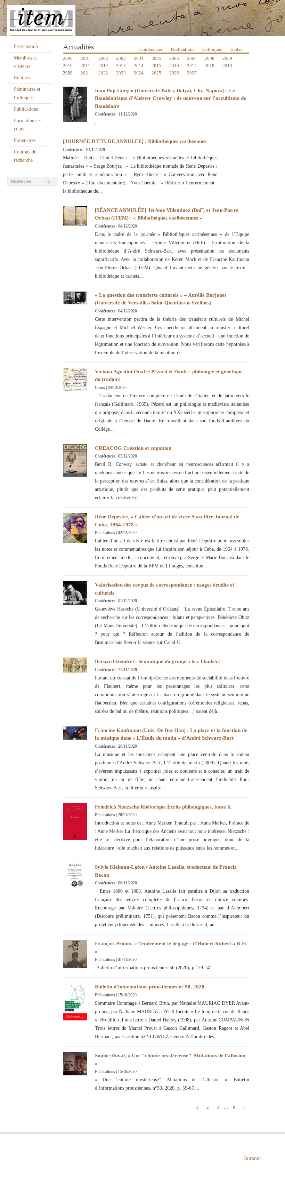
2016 (174, 65)
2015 (156, 65)
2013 (121, 65)
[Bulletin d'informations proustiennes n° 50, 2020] (75, 1001)
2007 (192, 58)
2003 (121, 58)
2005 (156, 58)
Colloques (212, 49)
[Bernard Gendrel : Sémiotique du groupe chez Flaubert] (75, 664)
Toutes (236, 49)
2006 (174, 58)
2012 (103, 65)
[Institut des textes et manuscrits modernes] (142, 18)
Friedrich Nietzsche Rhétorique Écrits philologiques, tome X (163, 807)
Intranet (252, 1158)
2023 (121, 72)
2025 (156, 72)
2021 (85, 72)
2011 (85, 65)
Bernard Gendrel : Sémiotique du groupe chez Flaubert (157, 661)
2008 (209, 58)
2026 (174, 72)
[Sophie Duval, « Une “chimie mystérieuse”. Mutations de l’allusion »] (75, 1063)
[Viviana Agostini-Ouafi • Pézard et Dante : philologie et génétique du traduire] (75, 379)
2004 (139, 58)
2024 (139, 72)
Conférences (151, 49)
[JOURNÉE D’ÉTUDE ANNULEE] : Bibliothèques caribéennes (134, 141)
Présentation (26, 46)
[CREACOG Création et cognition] (75, 460)
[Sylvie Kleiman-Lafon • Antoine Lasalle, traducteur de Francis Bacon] (75, 874)
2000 (68, 58)
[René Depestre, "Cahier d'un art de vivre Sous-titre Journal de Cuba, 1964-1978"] (75, 527)
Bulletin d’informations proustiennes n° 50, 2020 (149, 986)
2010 (68, 65)
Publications (26, 109)
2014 (139, 65)
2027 (192, 72)
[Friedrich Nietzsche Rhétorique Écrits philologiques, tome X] (75, 820)
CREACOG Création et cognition (133, 448)
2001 (85, 58)
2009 (227, 58)
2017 (192, 65)
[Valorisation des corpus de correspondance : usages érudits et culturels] (75, 592)
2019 (227, 65)
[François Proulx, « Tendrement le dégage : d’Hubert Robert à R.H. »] (75, 953)
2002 (103, 58)
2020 (68, 72)
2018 (209, 65)
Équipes (22, 77)
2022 (103, 72)
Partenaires (24, 140)
